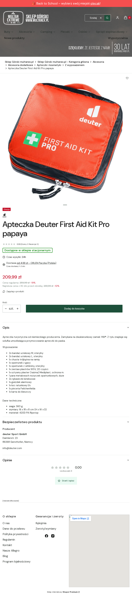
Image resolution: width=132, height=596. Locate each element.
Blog (5, 556)
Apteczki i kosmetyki (49, 65)
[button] (107, 18)
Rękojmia (41, 523)
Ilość (5, 302)
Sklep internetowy (62, 592)
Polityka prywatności (15, 534)
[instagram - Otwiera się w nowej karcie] (53, 536)
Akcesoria (98, 62)
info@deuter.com (12, 448)
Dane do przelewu (14, 528)
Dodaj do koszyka (74, 308)
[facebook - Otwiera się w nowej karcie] (46, 536)
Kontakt (7, 545)
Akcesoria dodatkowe (20, 65)
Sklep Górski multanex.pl (19, 62)
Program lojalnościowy (16, 561)
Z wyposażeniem (74, 65)
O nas (6, 523)
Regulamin (9, 539)
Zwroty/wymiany (46, 528)
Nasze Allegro (11, 550)
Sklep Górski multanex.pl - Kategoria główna (63, 62)
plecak (95, 3)
